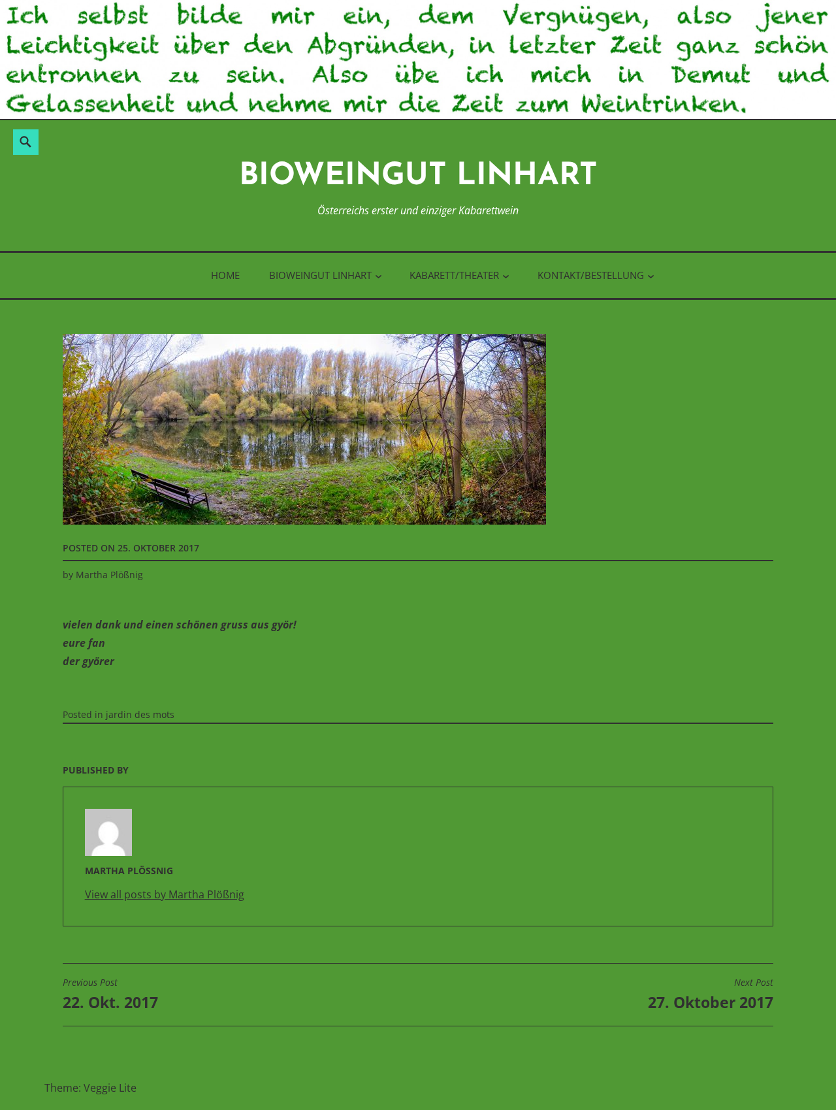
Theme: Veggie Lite (90, 1088)
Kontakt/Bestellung (591, 275)
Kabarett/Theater (454, 275)
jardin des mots (140, 714)
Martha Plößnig (109, 574)
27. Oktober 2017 (710, 994)
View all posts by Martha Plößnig (164, 894)
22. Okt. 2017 (110, 994)
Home (225, 275)
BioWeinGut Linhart (418, 176)
